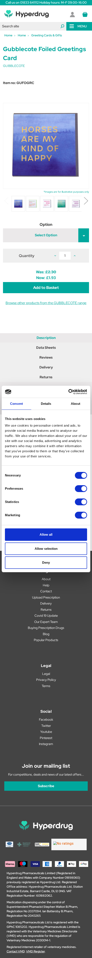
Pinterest (46, 738)
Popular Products (46, 640)
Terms (46, 686)
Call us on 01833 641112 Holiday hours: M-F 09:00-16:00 (46, 2)
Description (46, 338)
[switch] (81, 488)
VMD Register (35, 951)
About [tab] (75, 403)
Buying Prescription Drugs (46, 628)
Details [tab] (46, 403)
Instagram (46, 744)
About (46, 579)
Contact (46, 591)
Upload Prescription (46, 597)
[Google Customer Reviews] (69, 844)
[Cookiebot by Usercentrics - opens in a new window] (68, 392)
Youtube (46, 732)
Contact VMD (16, 951)
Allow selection (46, 548)
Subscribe (46, 786)
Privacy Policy (46, 680)
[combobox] (33, 26)
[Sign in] (72, 14)
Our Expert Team (46, 622)
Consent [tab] (16, 403)
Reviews (46, 357)
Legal (46, 674)
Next (86, 200)
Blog (46, 634)
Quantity (26, 255)
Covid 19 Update (46, 616)
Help (46, 585)
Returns (46, 377)
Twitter (46, 726)
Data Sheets (46, 347)
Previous (6, 200)
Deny (46, 562)
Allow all (46, 534)
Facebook (46, 719)
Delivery (46, 367)
